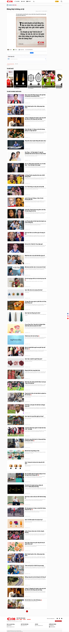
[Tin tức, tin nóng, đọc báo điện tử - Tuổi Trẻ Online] (17, 619)
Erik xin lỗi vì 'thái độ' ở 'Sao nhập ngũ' (34, 244)
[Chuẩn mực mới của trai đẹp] (16, 340)
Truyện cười (22, 49)
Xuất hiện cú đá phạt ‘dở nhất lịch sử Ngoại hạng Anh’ (35, 405)
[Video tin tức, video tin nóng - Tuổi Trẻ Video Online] (25, 619)
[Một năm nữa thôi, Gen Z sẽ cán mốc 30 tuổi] (16, 271)
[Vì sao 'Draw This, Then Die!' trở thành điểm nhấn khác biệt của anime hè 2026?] (16, 328)
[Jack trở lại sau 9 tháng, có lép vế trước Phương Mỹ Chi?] (16, 202)
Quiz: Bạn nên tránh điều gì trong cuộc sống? (34, 86)
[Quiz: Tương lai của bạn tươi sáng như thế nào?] (16, 466)
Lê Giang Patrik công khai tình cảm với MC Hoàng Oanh (35, 176)
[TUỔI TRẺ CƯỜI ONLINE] (11, 619)
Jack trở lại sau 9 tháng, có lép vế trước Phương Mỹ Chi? (34, 199)
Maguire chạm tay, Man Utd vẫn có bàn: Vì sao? (48, 86)
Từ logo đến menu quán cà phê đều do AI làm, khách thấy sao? (35, 302)
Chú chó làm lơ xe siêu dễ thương (33, 600)
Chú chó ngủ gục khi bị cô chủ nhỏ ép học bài (35, 278)
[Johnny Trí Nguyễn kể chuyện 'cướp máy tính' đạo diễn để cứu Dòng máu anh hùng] (16, 121)
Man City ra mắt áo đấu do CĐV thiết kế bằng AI (35, 497)
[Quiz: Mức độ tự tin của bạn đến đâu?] (16, 294)
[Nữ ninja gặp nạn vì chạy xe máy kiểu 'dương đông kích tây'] (16, 512)
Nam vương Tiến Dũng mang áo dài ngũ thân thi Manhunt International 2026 (35, 95)
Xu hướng (17, 1)
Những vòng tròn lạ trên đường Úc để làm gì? (35, 577)
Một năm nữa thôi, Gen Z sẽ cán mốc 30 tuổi (35, 267)
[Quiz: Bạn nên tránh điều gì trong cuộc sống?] (34, 79)
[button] (33, 1)
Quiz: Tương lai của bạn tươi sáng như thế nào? (34, 463)
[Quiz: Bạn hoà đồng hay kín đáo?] (16, 317)
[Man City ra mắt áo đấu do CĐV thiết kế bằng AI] (16, 500)
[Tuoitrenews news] (29, 619)
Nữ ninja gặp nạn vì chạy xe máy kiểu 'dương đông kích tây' (35, 508)
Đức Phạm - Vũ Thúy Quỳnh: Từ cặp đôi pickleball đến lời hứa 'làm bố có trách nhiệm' (35, 153)
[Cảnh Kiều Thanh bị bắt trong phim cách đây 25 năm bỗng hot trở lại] (16, 213)
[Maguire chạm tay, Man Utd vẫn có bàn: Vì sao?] (48, 79)
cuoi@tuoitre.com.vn (24, 625)
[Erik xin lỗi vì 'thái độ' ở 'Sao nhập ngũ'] (16, 248)
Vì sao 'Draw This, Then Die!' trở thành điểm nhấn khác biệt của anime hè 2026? (35, 325)
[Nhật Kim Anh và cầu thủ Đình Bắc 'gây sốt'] (16, 259)
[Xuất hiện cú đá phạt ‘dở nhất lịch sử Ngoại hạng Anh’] (16, 409)
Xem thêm (27, 611)
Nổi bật (23, 1)
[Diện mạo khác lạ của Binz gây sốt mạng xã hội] (16, 236)
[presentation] (7, 79)
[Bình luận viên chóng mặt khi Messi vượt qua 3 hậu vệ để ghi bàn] (16, 386)
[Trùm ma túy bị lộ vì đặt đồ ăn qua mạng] (16, 569)
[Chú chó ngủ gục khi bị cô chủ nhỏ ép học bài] (16, 282)
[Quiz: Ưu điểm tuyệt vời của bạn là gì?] (16, 523)
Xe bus (16, 49)
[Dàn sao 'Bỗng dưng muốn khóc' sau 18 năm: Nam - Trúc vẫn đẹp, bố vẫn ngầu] (16, 167)
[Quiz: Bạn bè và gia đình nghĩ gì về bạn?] (16, 420)
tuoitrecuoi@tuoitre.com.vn (39, 625)
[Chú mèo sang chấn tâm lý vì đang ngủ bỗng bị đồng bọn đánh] (16, 443)
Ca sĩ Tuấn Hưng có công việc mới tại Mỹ (34, 186)
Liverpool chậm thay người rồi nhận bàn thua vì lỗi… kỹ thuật (35, 428)
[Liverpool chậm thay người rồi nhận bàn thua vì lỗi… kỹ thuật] (16, 431)
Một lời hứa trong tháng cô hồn (32, 450)
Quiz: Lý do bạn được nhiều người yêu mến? (20, 86)
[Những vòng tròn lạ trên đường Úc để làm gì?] (16, 581)
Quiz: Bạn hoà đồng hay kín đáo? (32, 313)
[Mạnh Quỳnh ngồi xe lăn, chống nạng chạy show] (16, 110)
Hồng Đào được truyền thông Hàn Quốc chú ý (35, 140)
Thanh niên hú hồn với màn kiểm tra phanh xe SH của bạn (35, 394)
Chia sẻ (32, 52)
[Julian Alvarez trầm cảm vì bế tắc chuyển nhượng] (16, 535)
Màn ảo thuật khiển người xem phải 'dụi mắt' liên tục (35, 348)
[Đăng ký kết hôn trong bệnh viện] (16, 374)
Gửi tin (57, 1)
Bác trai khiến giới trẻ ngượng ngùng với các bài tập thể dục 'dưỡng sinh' (35, 474)
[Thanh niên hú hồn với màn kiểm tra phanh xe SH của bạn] (16, 397)
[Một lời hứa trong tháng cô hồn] (16, 454)
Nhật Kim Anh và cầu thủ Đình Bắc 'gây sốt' (35, 255)
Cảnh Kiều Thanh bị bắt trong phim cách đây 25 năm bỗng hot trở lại (35, 210)
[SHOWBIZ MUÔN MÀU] (34, 5)
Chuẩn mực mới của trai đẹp (31, 336)
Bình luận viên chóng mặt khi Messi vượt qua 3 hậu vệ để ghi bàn (35, 382)
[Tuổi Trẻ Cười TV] (59, 618)
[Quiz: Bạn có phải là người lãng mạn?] (16, 363)
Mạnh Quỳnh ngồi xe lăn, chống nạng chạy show (35, 107)
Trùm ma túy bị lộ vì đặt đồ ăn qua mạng (34, 565)
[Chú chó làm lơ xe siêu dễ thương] (16, 604)
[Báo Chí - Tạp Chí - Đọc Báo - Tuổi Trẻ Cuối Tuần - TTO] (21, 619)
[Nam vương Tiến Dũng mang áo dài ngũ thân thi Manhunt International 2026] (16, 99)
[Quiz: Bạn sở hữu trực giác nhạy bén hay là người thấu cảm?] (16, 546)
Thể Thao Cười (45, 88)
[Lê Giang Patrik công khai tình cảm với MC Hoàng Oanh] (16, 179)
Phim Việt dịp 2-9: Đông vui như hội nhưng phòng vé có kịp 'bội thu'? (35, 130)
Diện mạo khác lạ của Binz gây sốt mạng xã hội (35, 233)
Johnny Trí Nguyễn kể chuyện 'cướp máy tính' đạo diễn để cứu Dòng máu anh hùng (35, 118)
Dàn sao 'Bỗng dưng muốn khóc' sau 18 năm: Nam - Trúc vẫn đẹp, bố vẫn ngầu (35, 164)
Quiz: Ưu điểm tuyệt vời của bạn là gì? (34, 519)
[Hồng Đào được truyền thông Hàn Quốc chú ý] (16, 144)
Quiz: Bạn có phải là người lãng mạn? (33, 359)
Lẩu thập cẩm (17, 88)
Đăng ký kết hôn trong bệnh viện (32, 370)
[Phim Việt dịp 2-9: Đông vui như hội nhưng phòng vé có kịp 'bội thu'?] (16, 133)
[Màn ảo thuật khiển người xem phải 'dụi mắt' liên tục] (16, 351)
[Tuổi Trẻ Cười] (61, 618)
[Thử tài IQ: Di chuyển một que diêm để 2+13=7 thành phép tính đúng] (16, 489)
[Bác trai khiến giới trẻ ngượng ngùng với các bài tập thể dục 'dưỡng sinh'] (16, 477)
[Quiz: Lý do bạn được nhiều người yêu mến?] (20, 79)
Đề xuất (29, 1)
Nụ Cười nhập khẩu (29, 49)
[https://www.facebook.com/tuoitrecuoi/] (57, 618)
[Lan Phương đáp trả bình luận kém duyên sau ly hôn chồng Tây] (16, 225)
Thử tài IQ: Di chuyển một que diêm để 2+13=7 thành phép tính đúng (34, 486)
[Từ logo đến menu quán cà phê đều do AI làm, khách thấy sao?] (16, 305)
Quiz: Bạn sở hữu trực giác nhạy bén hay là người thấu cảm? (35, 543)
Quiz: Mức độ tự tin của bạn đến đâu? (34, 290)
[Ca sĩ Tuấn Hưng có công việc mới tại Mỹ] (16, 190)
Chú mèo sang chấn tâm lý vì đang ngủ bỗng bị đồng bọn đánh (35, 440)
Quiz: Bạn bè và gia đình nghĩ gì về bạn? (34, 416)
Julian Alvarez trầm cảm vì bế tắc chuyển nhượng (34, 531)
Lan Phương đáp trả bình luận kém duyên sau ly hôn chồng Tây (35, 221)
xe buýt (10, 49)
